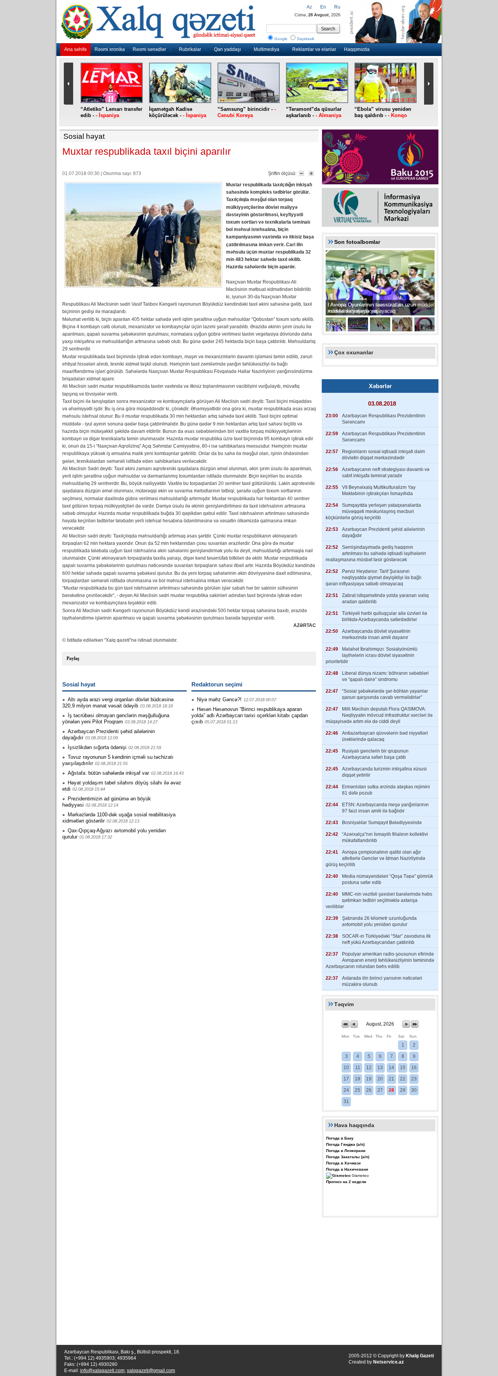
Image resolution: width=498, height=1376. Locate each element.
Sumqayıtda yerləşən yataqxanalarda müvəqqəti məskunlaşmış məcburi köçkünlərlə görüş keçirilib (373, 511)
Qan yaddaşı (227, 49)
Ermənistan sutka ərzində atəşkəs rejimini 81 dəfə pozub (386, 790)
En (323, 7)
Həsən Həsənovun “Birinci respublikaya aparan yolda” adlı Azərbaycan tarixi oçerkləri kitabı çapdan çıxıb (249, 715)
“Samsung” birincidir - (246, 112)
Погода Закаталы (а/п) (347, 1157)
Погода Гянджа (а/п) (345, 1144)
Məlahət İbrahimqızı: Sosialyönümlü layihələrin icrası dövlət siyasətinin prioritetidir (371, 655)
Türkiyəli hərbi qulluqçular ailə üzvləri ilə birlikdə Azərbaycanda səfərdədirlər (384, 616)
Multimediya (266, 49)
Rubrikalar (190, 49)
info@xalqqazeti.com (102, 1370)
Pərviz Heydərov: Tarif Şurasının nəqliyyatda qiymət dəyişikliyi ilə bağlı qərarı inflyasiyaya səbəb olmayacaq (373, 577)
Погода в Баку (340, 1138)
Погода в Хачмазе (343, 1163)
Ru (337, 7)
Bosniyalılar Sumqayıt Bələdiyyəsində (382, 822)
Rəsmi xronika (110, 49)
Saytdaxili (305, 39)
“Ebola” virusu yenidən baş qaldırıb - (382, 112)
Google (281, 39)
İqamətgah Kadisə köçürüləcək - (177, 112)
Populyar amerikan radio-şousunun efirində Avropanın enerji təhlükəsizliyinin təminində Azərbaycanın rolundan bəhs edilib (380, 960)
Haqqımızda (357, 49)
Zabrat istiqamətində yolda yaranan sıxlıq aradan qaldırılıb (385, 598)
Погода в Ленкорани (345, 1150)
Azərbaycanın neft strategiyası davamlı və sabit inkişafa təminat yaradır (386, 472)
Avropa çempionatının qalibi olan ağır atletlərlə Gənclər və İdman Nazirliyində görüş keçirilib (375, 858)
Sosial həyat (84, 136)
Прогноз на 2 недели (346, 1182)
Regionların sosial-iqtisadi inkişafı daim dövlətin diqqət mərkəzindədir (383, 454)
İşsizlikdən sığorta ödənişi (97, 747)
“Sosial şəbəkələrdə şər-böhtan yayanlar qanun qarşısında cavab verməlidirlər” (385, 694)
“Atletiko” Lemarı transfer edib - (111, 112)
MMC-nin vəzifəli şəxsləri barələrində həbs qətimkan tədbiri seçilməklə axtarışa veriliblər (379, 900)
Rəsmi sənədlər (149, 49)
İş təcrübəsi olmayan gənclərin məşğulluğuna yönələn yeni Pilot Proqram (115, 719)
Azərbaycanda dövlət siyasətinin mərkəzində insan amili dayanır (376, 634)
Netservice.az (388, 1362)
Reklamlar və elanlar (314, 49)
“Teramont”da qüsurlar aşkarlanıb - (314, 112)
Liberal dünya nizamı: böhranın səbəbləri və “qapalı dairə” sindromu (385, 676)
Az (309, 7)
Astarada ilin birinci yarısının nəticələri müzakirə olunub (382, 981)
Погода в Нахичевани (347, 1169)
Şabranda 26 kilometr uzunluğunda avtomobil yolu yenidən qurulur (379, 921)
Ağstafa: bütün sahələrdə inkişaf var (108, 773)
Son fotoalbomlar (357, 242)
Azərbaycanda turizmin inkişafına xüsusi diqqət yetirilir (384, 772)
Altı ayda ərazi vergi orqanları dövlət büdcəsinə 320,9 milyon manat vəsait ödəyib (118, 703)
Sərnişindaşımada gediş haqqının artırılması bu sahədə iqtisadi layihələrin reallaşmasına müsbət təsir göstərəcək (376, 553)
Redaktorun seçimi (216, 684)
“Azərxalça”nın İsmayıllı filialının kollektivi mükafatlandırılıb (385, 837)
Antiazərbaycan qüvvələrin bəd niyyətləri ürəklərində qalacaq (385, 736)
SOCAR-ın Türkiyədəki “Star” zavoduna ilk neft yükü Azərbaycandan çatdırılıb (386, 939)
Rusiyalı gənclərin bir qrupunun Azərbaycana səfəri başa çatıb (375, 754)
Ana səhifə (75, 49)
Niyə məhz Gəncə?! (219, 699)
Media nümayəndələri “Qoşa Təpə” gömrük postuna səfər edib (387, 879)
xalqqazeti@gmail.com (151, 1370)
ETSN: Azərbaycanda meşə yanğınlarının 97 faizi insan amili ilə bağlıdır (385, 808)
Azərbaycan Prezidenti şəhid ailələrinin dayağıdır (383, 532)
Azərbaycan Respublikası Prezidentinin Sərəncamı (383, 419)
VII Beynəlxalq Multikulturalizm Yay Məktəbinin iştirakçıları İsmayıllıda (379, 490)
